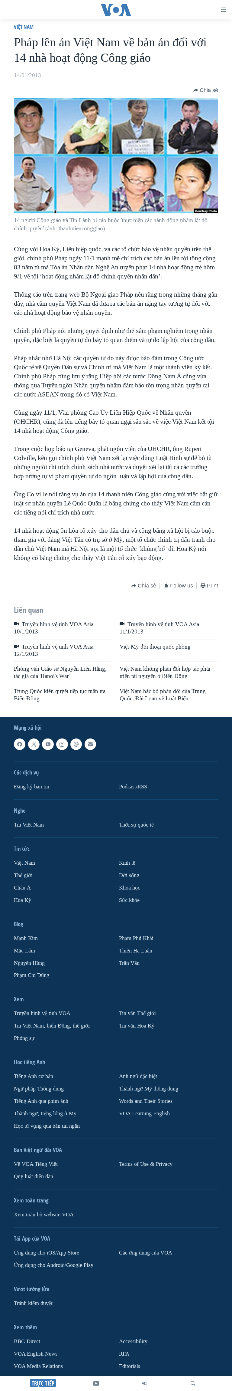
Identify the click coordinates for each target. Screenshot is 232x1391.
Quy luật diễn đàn (33, 1176)
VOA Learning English (144, 1113)
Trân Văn (129, 963)
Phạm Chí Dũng (31, 975)
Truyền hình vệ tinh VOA (42, 1013)
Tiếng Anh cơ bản (33, 1076)
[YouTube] (96, 1383)
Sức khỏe (129, 900)
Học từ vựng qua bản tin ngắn (47, 1126)
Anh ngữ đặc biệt (138, 1076)
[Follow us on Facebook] (19, 744)
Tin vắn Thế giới (137, 1013)
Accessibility (133, 1341)
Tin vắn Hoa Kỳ (136, 1026)
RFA (124, 1353)
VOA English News (35, 1353)
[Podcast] (76, 744)
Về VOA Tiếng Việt (36, 1164)
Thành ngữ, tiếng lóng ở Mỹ (45, 1113)
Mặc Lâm (24, 950)
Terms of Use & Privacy (145, 1164)
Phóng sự (24, 1038)
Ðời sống (129, 875)
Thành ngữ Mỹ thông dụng (148, 1089)
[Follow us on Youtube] (47, 744)
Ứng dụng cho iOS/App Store (46, 1252)
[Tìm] (193, 1383)
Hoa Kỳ (22, 900)
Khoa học (129, 887)
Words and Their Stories (145, 1101)
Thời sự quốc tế (136, 824)
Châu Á (22, 887)
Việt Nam (24, 26)
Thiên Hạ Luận (135, 950)
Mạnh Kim (26, 938)
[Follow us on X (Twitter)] (34, 744)
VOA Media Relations (38, 1366)
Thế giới (23, 875)
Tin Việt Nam (29, 824)
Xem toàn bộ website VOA (44, 1214)
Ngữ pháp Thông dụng (39, 1089)
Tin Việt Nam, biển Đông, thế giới (52, 1026)
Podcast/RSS (133, 786)
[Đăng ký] (90, 744)
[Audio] (145, 1383)
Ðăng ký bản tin (31, 786)
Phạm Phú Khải (136, 938)
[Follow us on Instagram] (62, 744)
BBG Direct (27, 1341)
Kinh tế (127, 863)
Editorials (129, 1366)
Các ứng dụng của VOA (145, 1252)
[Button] (205, 90)
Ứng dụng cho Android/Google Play (53, 1265)
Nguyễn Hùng (29, 963)
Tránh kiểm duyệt (33, 1303)
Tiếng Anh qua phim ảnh (41, 1101)
